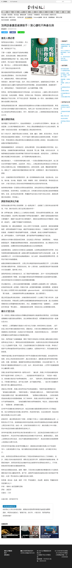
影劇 (66, 12)
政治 (15, 12)
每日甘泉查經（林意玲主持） (49, 14)
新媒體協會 (51, 17)
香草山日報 (59, 17)
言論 (10, 12)
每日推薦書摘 (28, 17)
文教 (38, 12)
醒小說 (45, 17)
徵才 (5, 553)
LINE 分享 (21, 32)
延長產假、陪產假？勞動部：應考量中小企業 (65, 74)
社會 (26, 12)
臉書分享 (13, 32)
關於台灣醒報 (8, 551)
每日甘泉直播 (5, 20)
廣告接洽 (6, 555)
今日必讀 (3, 14)
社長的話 (29, 14)
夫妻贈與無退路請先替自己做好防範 (65, 107)
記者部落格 (13, 20)
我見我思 (10, 14)
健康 (60, 12)
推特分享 (5, 32)
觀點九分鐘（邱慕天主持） (8, 17)
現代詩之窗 (20, 17)
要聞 (4, 12)
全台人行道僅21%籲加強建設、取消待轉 (65, 52)
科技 (43, 12)
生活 (49, 12)
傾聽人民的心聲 (65, 116)
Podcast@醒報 (38, 17)
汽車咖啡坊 (37, 14)
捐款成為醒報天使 (10, 506)
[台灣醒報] (36, 7)
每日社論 (16, 14)
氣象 (54, 12)
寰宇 (21, 12)
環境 (32, 12)
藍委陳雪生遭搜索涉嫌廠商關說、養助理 (65, 46)
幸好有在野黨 (64, 118)
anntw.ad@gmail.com (28, 553)
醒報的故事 (23, 14)
